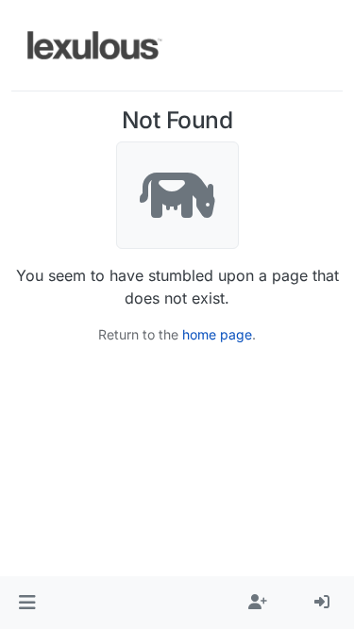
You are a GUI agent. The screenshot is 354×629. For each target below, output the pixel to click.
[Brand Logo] (95, 45)
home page (217, 334)
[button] (27, 602)
